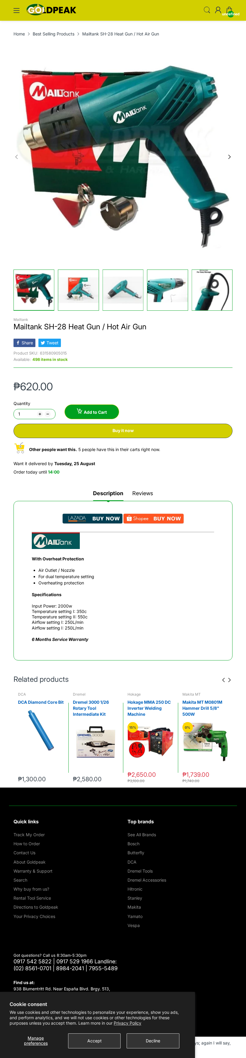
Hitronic (135, 889)
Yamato (135, 916)
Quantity (22, 403)
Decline (153, 1040)
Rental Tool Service (32, 898)
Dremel (24, 694)
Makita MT (137, 694)
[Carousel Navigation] (226, 679)
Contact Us (24, 852)
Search (20, 880)
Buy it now (123, 430)
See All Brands (142, 834)
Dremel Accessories (147, 880)
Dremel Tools (140, 871)
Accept (94, 1040)
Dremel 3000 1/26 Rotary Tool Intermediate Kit (36, 708)
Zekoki (188, 694)
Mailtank (21, 319)
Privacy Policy (127, 1023)
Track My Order (29, 834)
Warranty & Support (33, 871)
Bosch (134, 843)
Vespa (134, 925)
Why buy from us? (31, 889)
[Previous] (229, 156)
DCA (132, 861)
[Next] (17, 156)
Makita (134, 907)
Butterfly (136, 852)
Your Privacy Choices (34, 916)
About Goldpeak (30, 861)
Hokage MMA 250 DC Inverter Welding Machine (94, 708)
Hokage (79, 694)
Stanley (135, 898)
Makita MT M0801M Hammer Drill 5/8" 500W (147, 708)
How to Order (27, 843)
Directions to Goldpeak (36, 907)
